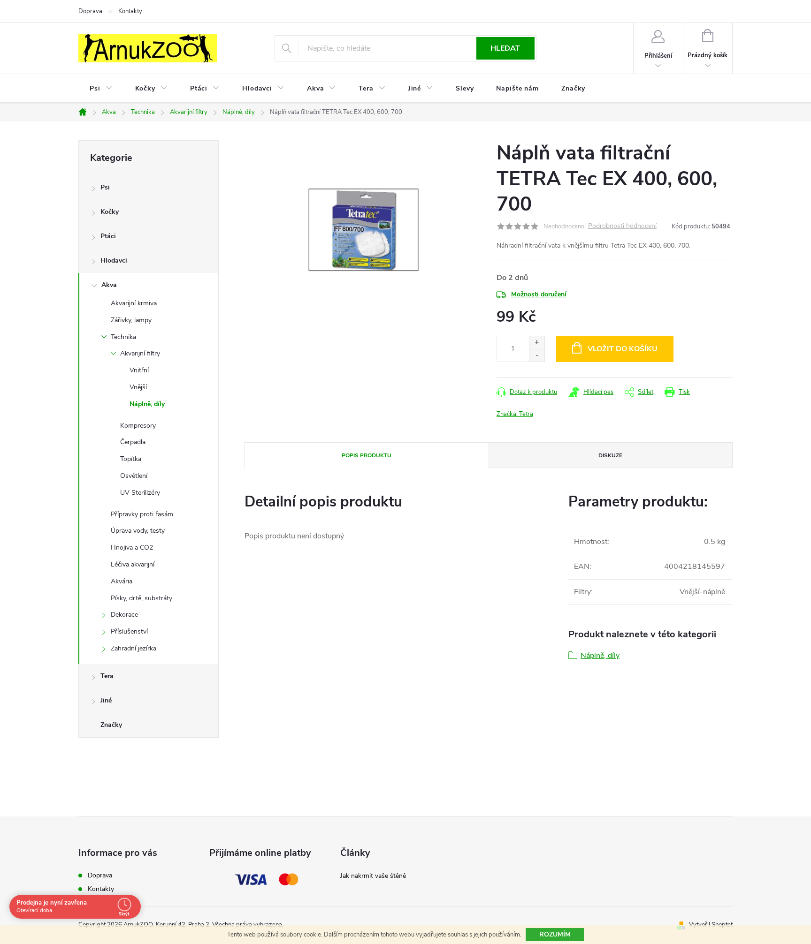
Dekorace (124, 614)
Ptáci (108, 236)
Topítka (130, 458)
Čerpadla (132, 442)
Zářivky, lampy (131, 320)
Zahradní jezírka (133, 648)
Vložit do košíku (623, 349)
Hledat (505, 48)
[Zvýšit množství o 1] (536, 342)
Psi (105, 187)
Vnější (138, 387)
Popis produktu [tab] (366, 455)
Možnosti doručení (538, 294)
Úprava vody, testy (138, 530)
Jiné (106, 700)
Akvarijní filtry (140, 353)
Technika (123, 336)
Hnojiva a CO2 (132, 547)
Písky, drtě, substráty (141, 598)
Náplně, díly (147, 404)
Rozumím (555, 934)
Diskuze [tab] (610, 455)
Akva (109, 284)
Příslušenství (129, 631)
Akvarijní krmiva (134, 303)
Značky (111, 724)
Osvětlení (133, 475)
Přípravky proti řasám (142, 514)
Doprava (90, 11)
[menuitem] (101, 88)
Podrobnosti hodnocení (622, 226)
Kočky (109, 211)
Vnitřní (139, 370)
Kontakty (130, 11)
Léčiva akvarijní (132, 564)
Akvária (121, 581)
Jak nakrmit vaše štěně (373, 875)
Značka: (515, 414)
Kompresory (138, 425)
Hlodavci (113, 260)
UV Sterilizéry (140, 492)
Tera (107, 676)
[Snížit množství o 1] (536, 355)
